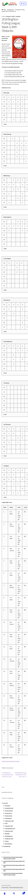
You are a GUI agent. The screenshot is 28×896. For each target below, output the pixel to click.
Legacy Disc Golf (9, 831)
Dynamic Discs (8, 813)
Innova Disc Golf (9, 826)
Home (4, 9)
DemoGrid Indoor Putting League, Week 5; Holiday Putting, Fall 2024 (13, 874)
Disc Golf (5, 803)
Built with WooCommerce (16, 887)
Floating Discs (8, 818)
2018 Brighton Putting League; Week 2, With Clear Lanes (7, 774)
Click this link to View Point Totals (10, 761)
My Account (4, 893)
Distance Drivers (9, 810)
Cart (21, 892)
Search (14, 893)
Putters (7, 841)
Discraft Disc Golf (9, 808)
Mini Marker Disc (9, 836)
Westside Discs (8, 843)
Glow (6, 823)
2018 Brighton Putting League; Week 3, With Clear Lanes (20, 774)
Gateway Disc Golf (9, 821)
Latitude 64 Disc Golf (10, 828)
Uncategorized (10, 9)
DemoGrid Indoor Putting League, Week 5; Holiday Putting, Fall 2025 (13, 857)
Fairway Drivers (8, 815)
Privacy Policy (5, 887)
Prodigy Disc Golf (9, 838)
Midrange (7, 833)
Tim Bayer (18, 16)
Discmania (7, 805)
